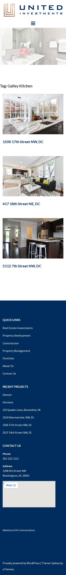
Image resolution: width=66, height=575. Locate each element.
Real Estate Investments (18, 328)
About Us (8, 366)
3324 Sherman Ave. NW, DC (18, 417)
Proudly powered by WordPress (21, 563)
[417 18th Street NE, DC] (33, 176)
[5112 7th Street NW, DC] (33, 238)
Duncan (7, 394)
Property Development (17, 335)
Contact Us (9, 373)
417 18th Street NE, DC (21, 204)
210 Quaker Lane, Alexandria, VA (21, 410)
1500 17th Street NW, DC (23, 142)
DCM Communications (24, 530)
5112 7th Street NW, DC (22, 266)
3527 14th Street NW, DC (17, 432)
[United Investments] (33, 9)
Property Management (16, 351)
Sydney (55, 563)
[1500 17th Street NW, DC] (33, 113)
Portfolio (8, 358)
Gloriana (8, 402)
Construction (11, 343)
